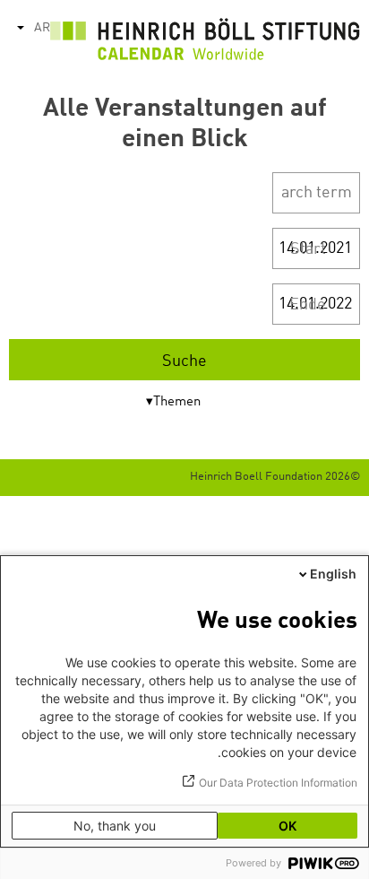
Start (308, 249)
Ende (307, 305)
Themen (177, 402)
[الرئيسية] (205, 43)
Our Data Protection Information (278, 782)
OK (287, 825)
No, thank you (114, 825)
